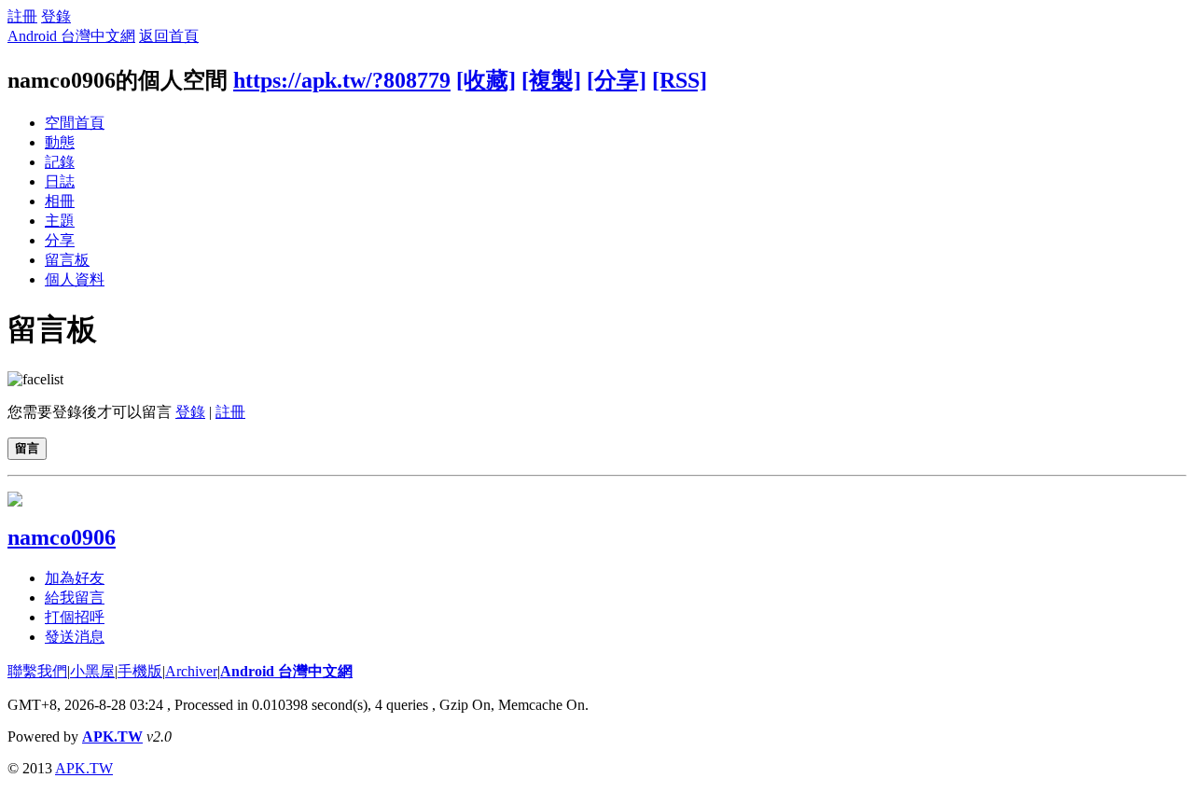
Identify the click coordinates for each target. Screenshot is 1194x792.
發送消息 (74, 637)
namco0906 (61, 537)
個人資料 (74, 279)
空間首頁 (74, 123)
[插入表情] (35, 379)
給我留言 (74, 597)
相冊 (60, 201)
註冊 (22, 16)
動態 (60, 142)
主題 (60, 221)
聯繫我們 (37, 671)
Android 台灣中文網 (71, 36)
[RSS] (679, 80)
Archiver (191, 671)
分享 (60, 240)
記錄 (60, 162)
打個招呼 (74, 617)
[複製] (551, 80)
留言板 (67, 260)
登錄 (56, 16)
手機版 (140, 671)
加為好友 (74, 578)
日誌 (60, 181)
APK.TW (112, 736)
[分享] (616, 80)
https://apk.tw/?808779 (342, 80)
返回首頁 (169, 36)
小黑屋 (92, 671)
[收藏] (486, 80)
